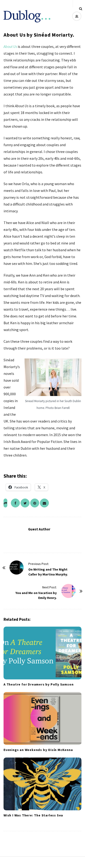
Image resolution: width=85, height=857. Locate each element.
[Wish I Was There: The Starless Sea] (42, 784)
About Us (10, 46)
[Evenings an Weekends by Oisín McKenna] (42, 718)
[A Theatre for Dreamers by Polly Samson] (42, 653)
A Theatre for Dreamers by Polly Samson (38, 684)
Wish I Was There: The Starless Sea (33, 815)
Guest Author (39, 529)
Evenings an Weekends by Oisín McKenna (38, 750)
